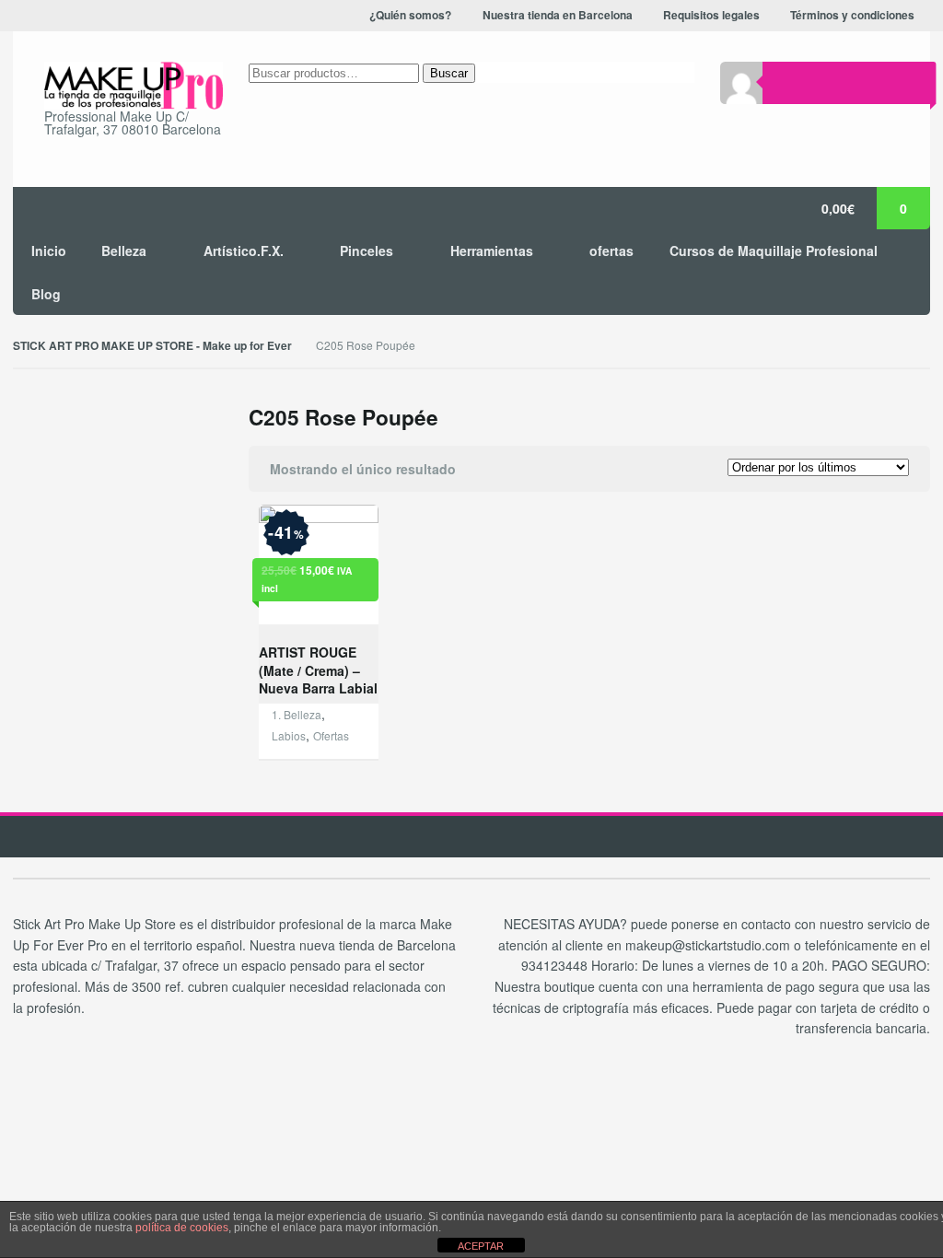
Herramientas (491, 250)
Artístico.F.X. (244, 250)
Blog (46, 294)
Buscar (449, 73)
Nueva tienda (831, 36)
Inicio (48, 250)
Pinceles (366, 250)
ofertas (611, 250)
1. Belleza (296, 714)
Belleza (123, 250)
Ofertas (331, 735)
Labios (289, 735)
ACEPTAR (481, 1246)
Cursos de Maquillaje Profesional (773, 250)
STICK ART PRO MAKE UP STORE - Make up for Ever (152, 346)
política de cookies (181, 1227)
